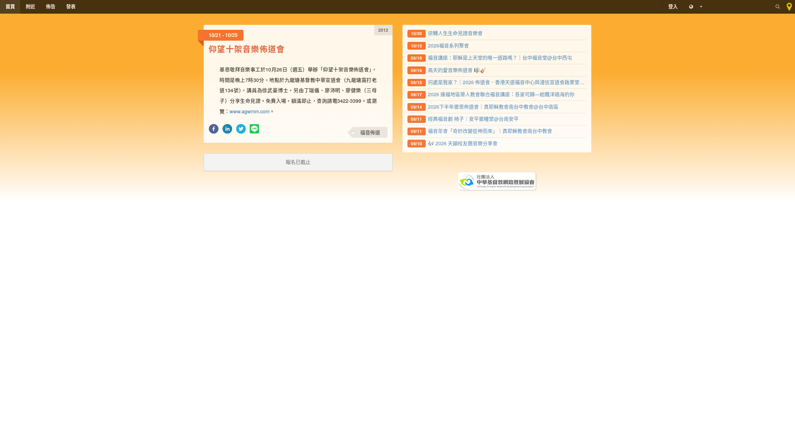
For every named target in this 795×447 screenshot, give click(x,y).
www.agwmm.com (249, 111)
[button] (214, 130)
